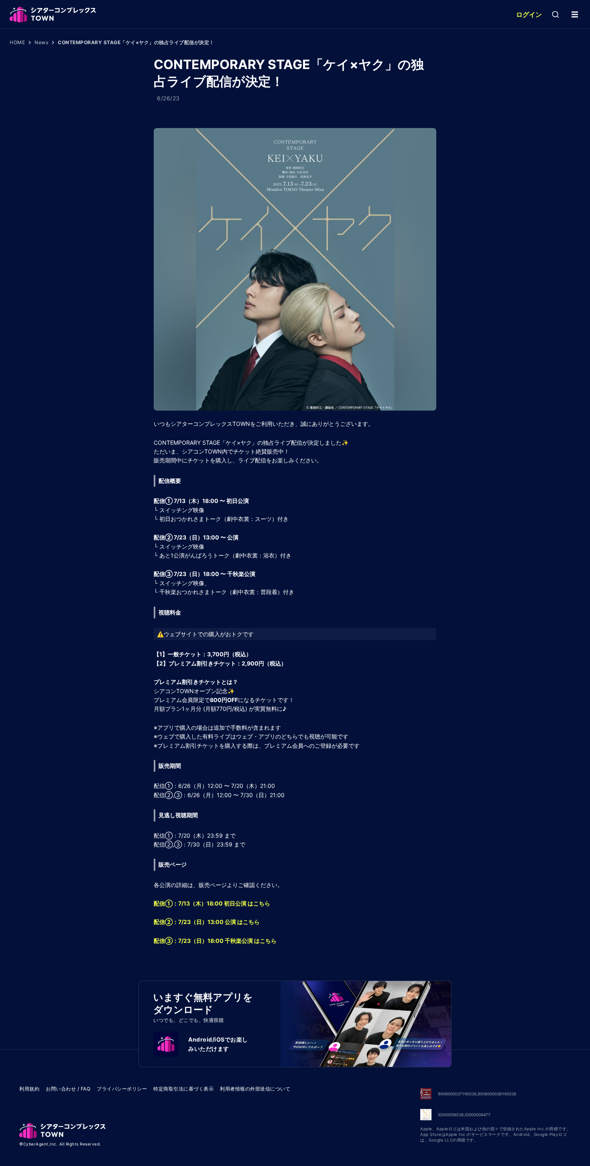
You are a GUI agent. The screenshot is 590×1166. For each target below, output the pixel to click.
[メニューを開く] (575, 14)
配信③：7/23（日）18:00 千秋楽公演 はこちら (215, 940)
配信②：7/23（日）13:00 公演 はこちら (207, 921)
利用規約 (29, 1089)
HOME (17, 42)
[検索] (555, 14)
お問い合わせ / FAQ (68, 1089)
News (41, 42)
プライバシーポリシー (122, 1089)
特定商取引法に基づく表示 (183, 1089)
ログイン (529, 14)
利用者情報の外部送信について (255, 1089)
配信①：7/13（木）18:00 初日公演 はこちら (212, 903)
